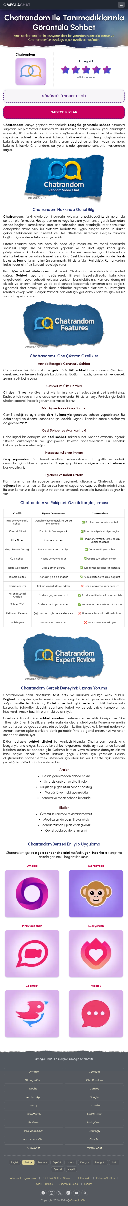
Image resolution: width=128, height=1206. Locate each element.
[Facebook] (43, 1193)
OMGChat (33, 1147)
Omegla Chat (78, 1200)
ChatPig (94, 1139)
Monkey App (33, 1097)
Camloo (94, 1088)
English (14, 1162)
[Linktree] (85, 1193)
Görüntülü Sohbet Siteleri (56, 1178)
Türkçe (28, 1162)
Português (100, 1162)
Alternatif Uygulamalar (23, 1178)
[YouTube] (76, 1193)
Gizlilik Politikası (44, 1183)
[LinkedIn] (68, 1193)
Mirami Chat (94, 1147)
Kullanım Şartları (105, 1178)
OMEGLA (16, 4)
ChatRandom (94, 1080)
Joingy (33, 1105)
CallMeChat (94, 1114)
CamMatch (34, 1114)
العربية (71, 1169)
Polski (114, 1162)
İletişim (88, 1183)
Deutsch (42, 1162)
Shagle (94, 1097)
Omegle (34, 1071)
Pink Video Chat (33, 1130)
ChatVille (94, 1105)
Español (57, 1162)
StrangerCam (33, 1080)
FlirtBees (33, 1122)
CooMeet (94, 1071)
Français (84, 1162)
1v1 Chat (33, 1088)
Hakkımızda (83, 1178)
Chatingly (94, 1130)
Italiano (70, 1162)
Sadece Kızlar (64, 112)
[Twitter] (59, 1193)
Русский (58, 1169)
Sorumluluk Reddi (68, 1183)
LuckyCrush (94, 1122)
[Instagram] (51, 1193)
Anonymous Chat (33, 1139)
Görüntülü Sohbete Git (64, 96)
